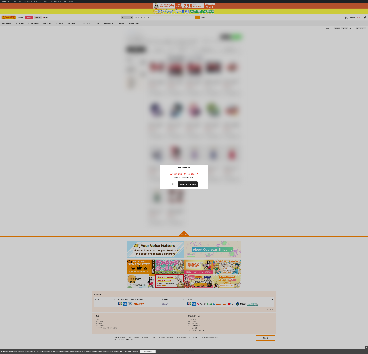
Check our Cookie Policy (131, 351)
